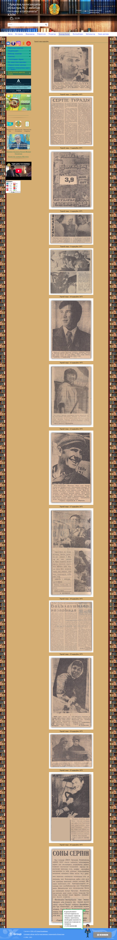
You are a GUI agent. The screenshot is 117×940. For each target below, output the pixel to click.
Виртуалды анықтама (15, 48)
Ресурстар (52, 34)
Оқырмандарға (13, 51)
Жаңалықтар (30, 34)
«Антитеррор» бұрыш (15, 59)
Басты (10, 34)
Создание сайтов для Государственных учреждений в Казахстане (44, 934)
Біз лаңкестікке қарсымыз (17, 62)
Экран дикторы (103, 34)
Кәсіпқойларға (78, 34)
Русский (78, 10)
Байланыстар (90, 34)
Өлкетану (11, 56)
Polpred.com (41, 34)
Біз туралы (19, 34)
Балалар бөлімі (64, 34)
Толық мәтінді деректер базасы (16, 73)
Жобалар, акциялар (15, 54)
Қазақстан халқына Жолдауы (18, 157)
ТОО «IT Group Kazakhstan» (39, 931)
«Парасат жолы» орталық (17, 65)
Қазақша (78, 12)
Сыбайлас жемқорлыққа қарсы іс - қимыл (19, 68)
